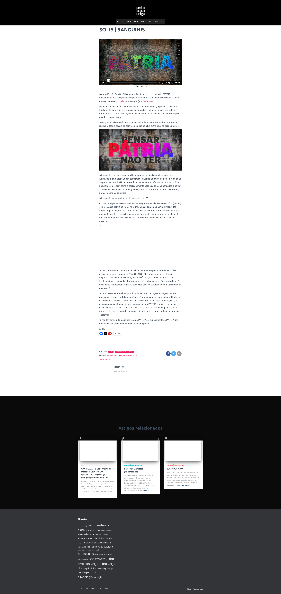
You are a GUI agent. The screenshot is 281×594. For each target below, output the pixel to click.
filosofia (98, 546)
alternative (80, 526)
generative (81, 550)
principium (91, 568)
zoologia (97, 577)
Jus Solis (119, 101)
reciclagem (84, 572)
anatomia (93, 525)
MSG (156, 21)
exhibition (81, 547)
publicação (110, 569)
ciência (108, 538)
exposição (89, 547)
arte (101, 525)
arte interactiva (105, 530)
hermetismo (86, 553)
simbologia (85, 577)
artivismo (121, 355)
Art (111, 351)
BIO (123, 21)
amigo (86, 526)
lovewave (100, 559)
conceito (129, 355)
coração (89, 542)
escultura (105, 542)
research (93, 573)
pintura (82, 568)
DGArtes (97, 543)
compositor (81, 543)
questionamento (105, 359)
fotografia (108, 546)
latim (91, 559)
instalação (100, 554)
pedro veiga (107, 564)
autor (93, 539)
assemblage (85, 538)
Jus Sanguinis (145, 101)
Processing (101, 569)
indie (96, 554)
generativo (97, 550)
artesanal (89, 534)
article (96, 534)
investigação (108, 554)
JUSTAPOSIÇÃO (175, 469)
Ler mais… (87, 494)
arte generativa (112, 355)
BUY (150, 21)
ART (135, 21)
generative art (89, 550)
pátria (135, 355)
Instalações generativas (124, 351)
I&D (128, 21)
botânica (99, 538)
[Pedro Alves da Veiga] (140, 10)
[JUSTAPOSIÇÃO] (183, 449)
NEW (99, 589)
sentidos (99, 573)
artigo (100, 535)
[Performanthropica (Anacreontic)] (140, 449)
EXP (142, 21)
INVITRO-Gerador (83, 559)
